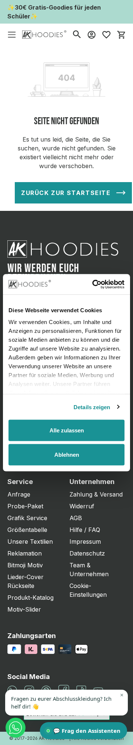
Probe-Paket (25, 506)
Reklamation (24, 553)
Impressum (85, 541)
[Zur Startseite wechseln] (44, 34)
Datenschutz (87, 553)
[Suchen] (76, 34)
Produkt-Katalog (30, 597)
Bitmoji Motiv (25, 565)
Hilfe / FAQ (84, 529)
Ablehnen (66, 454)
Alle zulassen (67, 430)
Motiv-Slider (24, 609)
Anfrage (18, 494)
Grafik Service (27, 518)
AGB (75, 518)
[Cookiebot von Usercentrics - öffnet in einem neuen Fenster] (94, 284)
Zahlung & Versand (96, 494)
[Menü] (11, 34)
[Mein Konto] (91, 34)
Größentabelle (27, 529)
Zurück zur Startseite (66, 192)
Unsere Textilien (30, 541)
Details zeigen (92, 407)
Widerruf (81, 506)
